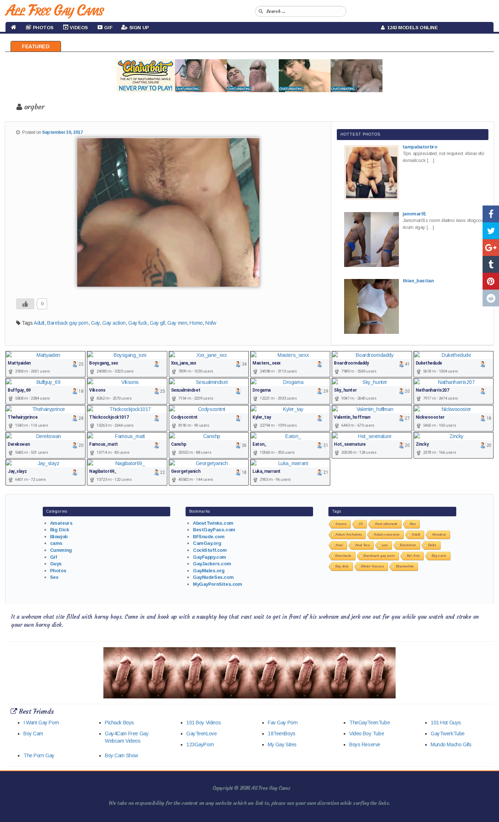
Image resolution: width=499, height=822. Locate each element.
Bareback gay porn (67, 323)
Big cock (439, 556)
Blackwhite (405, 566)
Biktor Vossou (372, 566)
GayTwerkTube (448, 733)
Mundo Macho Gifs (451, 744)
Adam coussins (387, 534)
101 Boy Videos (203, 722)
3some (341, 524)
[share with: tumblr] (491, 264)
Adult (39, 323)
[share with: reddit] (491, 298)
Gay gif (157, 323)
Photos (58, 570)
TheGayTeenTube (369, 722)
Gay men (177, 323)
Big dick (342, 566)
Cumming (61, 550)
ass (385, 545)
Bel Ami (413, 556)
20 (361, 524)
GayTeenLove (201, 733)
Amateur (439, 534)
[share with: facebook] (491, 214)
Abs (413, 524)
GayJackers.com (212, 563)
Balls (432, 545)
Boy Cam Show (121, 755)
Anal (339, 545)
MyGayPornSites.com (217, 584)
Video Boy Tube (366, 733)
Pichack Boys (119, 722)
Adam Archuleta (348, 534)
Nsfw (210, 323)
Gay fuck (137, 323)
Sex (54, 577)
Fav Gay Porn (283, 722)
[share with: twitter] (491, 230)
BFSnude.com (208, 536)
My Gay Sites (282, 744)
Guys (56, 563)
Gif (53, 557)
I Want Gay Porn (41, 722)
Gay (95, 323)
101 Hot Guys (446, 722)
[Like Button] (25, 303)
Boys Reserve (364, 744)
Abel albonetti (386, 524)
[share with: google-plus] (491, 247)
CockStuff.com (210, 550)
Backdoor (408, 545)
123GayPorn (200, 744)
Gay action (114, 323)
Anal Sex (362, 545)
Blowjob (59, 536)
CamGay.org (207, 543)
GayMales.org (209, 570)
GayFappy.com (209, 557)
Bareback (343, 556)
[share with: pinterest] (491, 281)
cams (56, 543)
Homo (196, 323)
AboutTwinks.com (213, 523)
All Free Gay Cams (54, 10)
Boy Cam (33, 733)
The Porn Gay (38, 755)
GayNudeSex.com (213, 577)
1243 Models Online (411, 27)
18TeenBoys (282, 733)
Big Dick (59, 529)
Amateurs (61, 523)
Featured (36, 46)
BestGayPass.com (214, 529)
